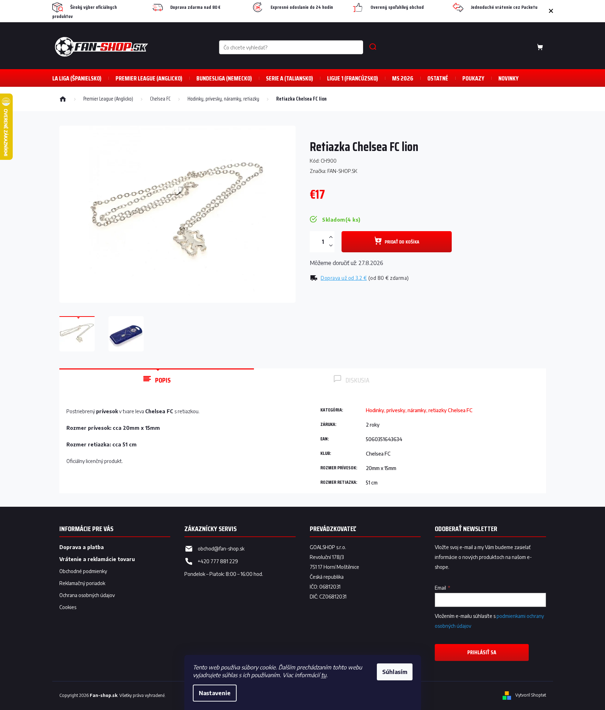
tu (323, 675)
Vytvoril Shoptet (530, 695)
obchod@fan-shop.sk (221, 549)
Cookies (67, 607)
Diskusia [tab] (357, 380)
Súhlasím (394, 671)
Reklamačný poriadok (82, 583)
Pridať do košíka (402, 242)
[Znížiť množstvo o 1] (330, 245)
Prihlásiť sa (481, 652)
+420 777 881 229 (218, 561)
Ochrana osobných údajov (87, 595)
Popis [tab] (163, 380)
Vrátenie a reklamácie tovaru (97, 559)
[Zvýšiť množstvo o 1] (330, 237)
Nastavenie (215, 693)
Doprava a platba (81, 547)
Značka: (333, 171)
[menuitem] (76, 78)
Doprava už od (344, 278)
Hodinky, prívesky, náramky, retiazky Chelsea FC (419, 410)
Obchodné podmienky (83, 571)
